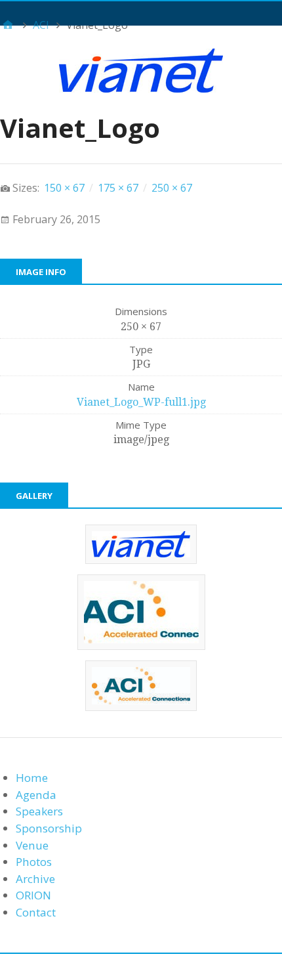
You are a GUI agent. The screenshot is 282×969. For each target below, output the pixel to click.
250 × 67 (171, 188)
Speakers (39, 811)
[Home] (8, 25)
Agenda (36, 794)
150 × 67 (64, 188)
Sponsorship (49, 828)
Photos (34, 861)
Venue (32, 845)
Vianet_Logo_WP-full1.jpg (141, 402)
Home (32, 777)
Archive (35, 878)
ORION (33, 895)
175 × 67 (118, 188)
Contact (36, 912)
